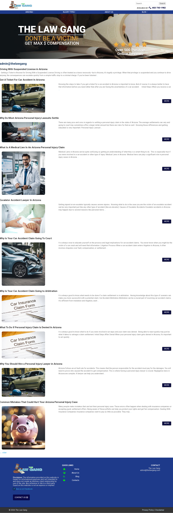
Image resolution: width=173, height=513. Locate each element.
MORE (166, 101)
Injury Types (69, 12)
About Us (109, 12)
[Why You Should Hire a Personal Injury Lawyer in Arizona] (23, 396)
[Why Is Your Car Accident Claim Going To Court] (23, 285)
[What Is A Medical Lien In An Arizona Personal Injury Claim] (23, 194)
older (3, 452)
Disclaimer (159, 510)
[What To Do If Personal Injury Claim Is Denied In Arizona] (23, 358)
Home (76, 469)
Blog (144, 12)
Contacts (75, 480)
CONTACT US (20, 497)
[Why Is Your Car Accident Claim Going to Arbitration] (23, 321)
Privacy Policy (148, 510)
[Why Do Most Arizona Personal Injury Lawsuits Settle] (23, 141)
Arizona (29, 12)
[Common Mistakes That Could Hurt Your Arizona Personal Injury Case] (23, 449)
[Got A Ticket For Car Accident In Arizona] (23, 112)
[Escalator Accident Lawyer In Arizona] (23, 232)
